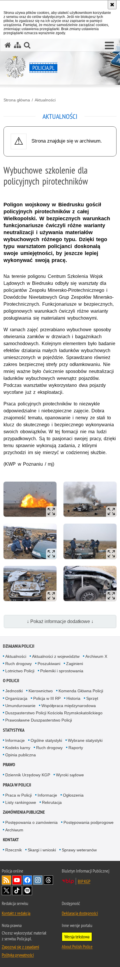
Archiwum (14, 830)
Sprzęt (92, 698)
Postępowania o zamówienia (31, 822)
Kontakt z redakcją (16, 913)
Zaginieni (74, 663)
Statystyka (13, 730)
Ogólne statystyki (46, 740)
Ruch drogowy (18, 663)
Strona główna (16, 100)
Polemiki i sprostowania (61, 671)
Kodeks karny (17, 747)
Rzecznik (13, 850)
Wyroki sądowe (70, 775)
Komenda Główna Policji (81, 691)
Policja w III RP (47, 698)
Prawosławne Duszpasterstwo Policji (38, 720)
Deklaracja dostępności (80, 913)
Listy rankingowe (20, 802)
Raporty (75, 747)
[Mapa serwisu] (17, 45)
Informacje (15, 740)
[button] (109, 46)
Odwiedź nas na (17, 880)
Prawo (9, 765)
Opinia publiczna (20, 755)
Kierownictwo (41, 691)
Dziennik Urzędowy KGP (27, 775)
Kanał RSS (6, 880)
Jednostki (14, 691)
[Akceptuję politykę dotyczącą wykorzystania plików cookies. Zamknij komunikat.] (112, 4)
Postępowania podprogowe (88, 822)
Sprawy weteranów (79, 850)
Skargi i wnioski (42, 850)
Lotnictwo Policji (19, 671)
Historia (73, 698)
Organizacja (16, 698)
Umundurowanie (20, 705)
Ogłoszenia (73, 795)
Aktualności (45, 100)
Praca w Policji (17, 785)
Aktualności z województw (56, 656)
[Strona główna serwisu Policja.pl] (8, 45)
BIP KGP (84, 881)
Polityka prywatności (18, 955)
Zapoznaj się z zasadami (20, 947)
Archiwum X (96, 656)
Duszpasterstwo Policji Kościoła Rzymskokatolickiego (54, 713)
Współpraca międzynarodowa (68, 705)
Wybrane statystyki (85, 740)
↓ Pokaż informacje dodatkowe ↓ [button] (60, 621)
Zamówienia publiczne (24, 812)
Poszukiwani (49, 663)
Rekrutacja (52, 802)
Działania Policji (18, 646)
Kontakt (11, 840)
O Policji (11, 681)
